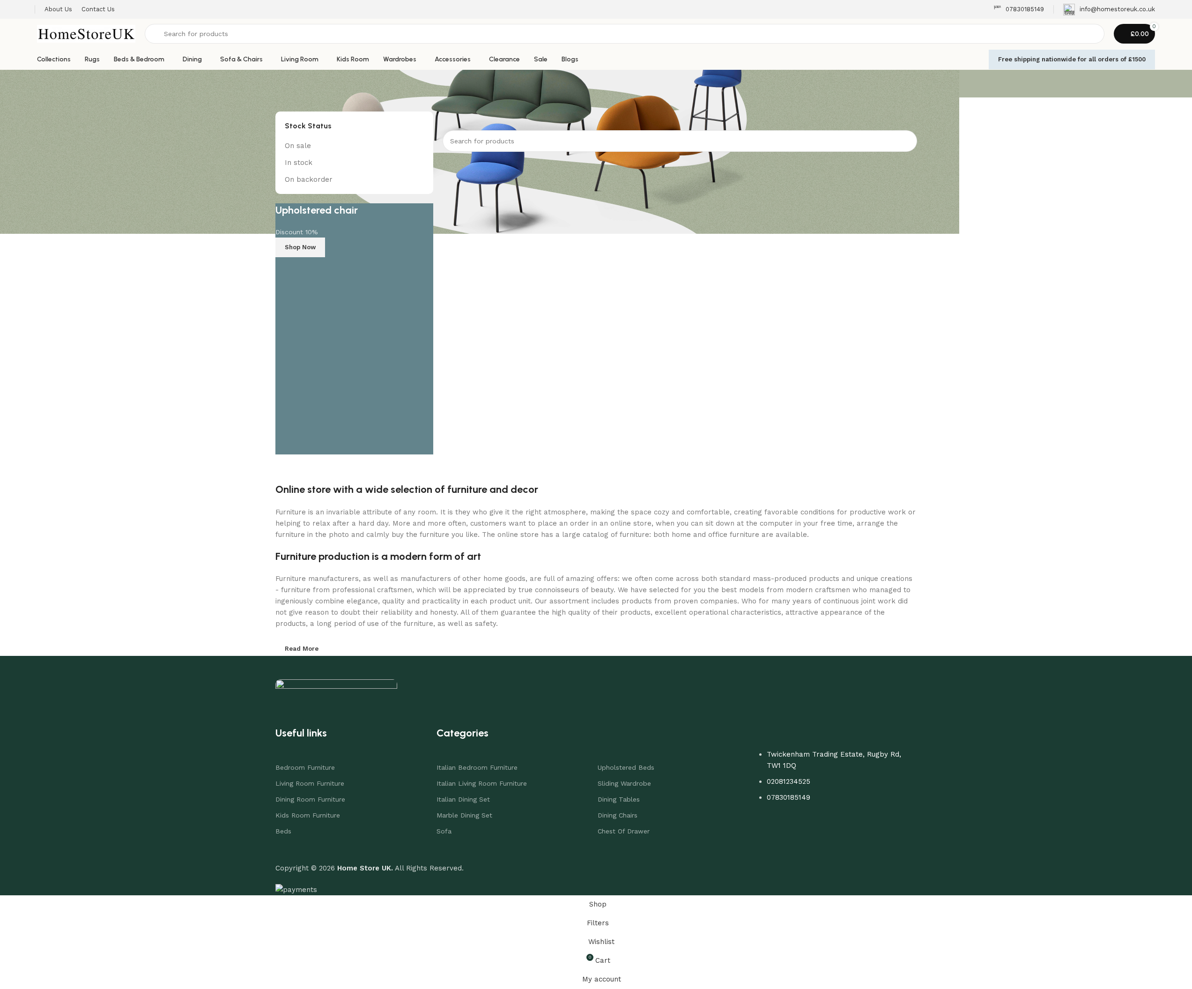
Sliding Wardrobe (624, 783)
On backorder (309, 179)
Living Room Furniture (309, 783)
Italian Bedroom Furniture (477, 767)
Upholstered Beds (626, 767)
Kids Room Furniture (307, 815)
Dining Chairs (617, 815)
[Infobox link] (1018, 10)
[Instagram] (838, 824)
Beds (283, 831)
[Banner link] (354, 328)
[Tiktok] (866, 824)
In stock (298, 162)
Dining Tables (619, 799)
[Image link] (336, 688)
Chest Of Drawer (624, 831)
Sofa (444, 831)
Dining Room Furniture (310, 799)
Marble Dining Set (464, 815)
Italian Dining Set (463, 799)
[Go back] (287, 83)
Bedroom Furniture (305, 767)
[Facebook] (810, 824)
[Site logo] (86, 33)
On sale (298, 145)
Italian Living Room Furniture (482, 783)
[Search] (906, 141)
